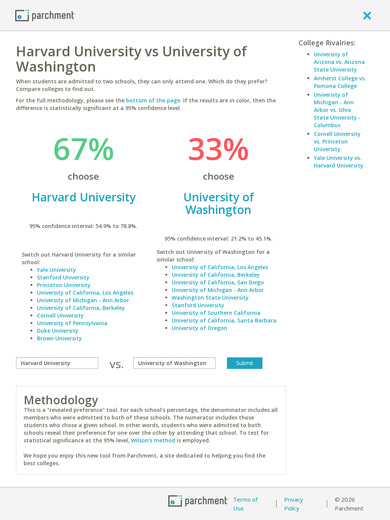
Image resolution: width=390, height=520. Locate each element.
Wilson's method (153, 440)
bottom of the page (153, 100)
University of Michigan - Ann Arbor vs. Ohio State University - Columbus (337, 110)
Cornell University (60, 315)
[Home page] (45, 15)
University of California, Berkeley (81, 307)
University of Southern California (216, 312)
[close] (367, 15)
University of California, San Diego (218, 282)
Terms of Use (245, 504)
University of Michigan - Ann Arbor (83, 300)
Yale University (56, 269)
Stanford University (63, 277)
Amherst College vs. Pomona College (340, 82)
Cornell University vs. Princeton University (337, 141)
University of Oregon (199, 328)
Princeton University (64, 285)
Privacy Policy (293, 504)
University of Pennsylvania (72, 323)
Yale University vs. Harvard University (338, 161)
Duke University (57, 330)
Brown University (59, 338)
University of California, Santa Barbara (224, 320)
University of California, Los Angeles (85, 292)
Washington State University (210, 297)
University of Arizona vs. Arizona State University (339, 62)
